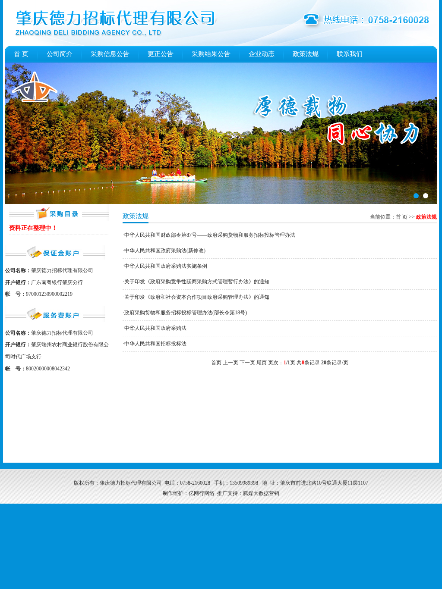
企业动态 (262, 53)
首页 (21, 53)
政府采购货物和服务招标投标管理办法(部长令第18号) (185, 313)
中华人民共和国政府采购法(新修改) (164, 251)
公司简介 (60, 53)
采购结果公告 (211, 53)
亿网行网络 (202, 493)
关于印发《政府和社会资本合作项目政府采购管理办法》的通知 (196, 297)
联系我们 (350, 53)
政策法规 (306, 53)
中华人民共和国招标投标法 (155, 344)
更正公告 (161, 53)
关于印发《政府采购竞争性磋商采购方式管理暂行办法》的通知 (196, 282)
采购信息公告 (110, 53)
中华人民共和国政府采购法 (155, 328)
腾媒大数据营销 (261, 493)
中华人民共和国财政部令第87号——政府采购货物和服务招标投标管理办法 (209, 235)
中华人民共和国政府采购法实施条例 (165, 266)
